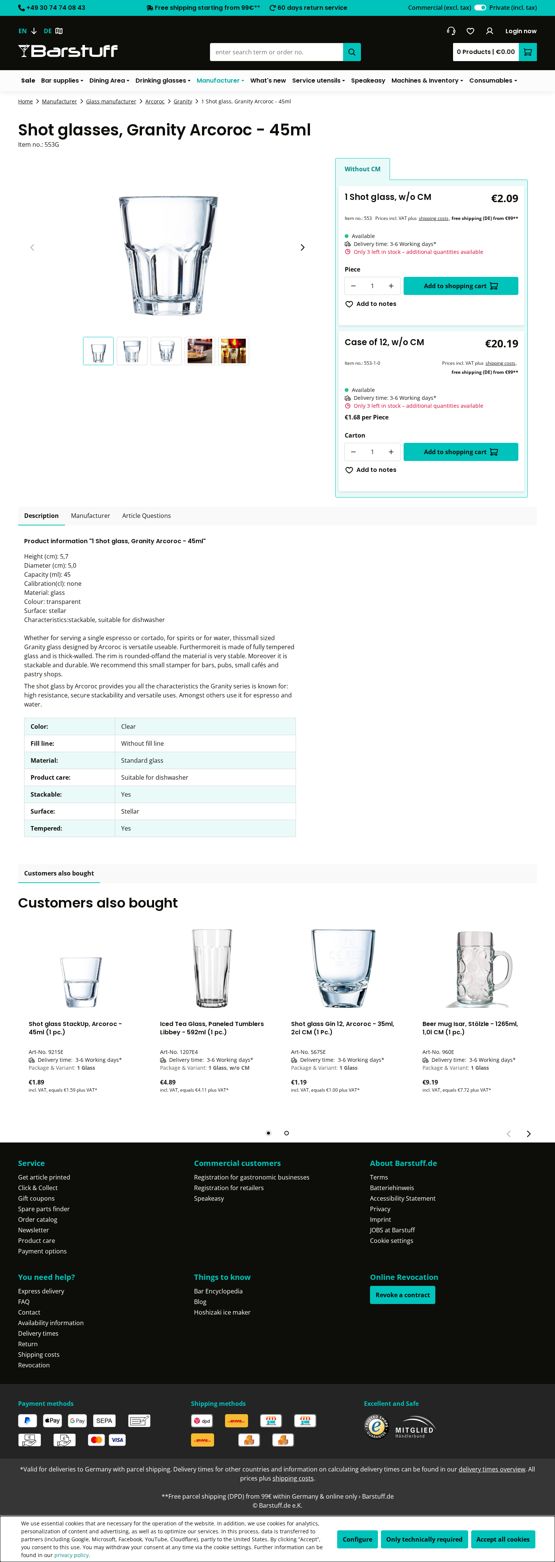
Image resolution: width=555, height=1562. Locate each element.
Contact (29, 1312)
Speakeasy (209, 1198)
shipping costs (434, 218)
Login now (521, 31)
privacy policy (71, 1555)
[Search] (352, 52)
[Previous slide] (32, 247)
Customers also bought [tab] (59, 873)
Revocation (34, 1365)
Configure (357, 1539)
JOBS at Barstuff (392, 1230)
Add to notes (376, 303)
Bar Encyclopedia (218, 1291)
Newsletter (33, 1230)
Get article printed (44, 1177)
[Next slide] (302, 247)
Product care (36, 1240)
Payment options (42, 1251)
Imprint (380, 1219)
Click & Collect (38, 1188)
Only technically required (424, 1539)
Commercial (439, 7)
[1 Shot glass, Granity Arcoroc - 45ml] (167, 239)
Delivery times (38, 1333)
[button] (100, 351)
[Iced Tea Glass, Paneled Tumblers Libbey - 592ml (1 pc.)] (212, 968)
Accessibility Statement (403, 1198)
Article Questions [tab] (146, 515)
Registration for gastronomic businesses (252, 1177)
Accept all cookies (503, 1539)
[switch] (480, 8)
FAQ (23, 1302)
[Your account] (489, 31)
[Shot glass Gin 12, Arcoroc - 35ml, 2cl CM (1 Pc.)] (343, 968)
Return (28, 1344)
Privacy (380, 1209)
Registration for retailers (229, 1188)
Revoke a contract (403, 1295)
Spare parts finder (44, 1209)
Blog (200, 1302)
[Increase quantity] (391, 286)
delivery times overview (492, 1469)
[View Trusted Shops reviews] (376, 1426)
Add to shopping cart (455, 286)
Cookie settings (391, 1240)
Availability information (51, 1323)
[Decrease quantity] (353, 286)
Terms (379, 1177)
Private (513, 7)
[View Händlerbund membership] (416, 1426)
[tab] (41, 516)
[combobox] (276, 52)
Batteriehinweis (392, 1188)
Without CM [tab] (363, 169)
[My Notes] (470, 31)
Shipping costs (39, 1354)
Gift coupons (36, 1198)
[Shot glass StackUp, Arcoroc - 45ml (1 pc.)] (81, 968)
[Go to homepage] (68, 50)
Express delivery (41, 1291)
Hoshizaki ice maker (222, 1312)
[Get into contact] (451, 31)
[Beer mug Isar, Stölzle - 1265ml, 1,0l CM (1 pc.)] (474, 968)
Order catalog (37, 1219)
